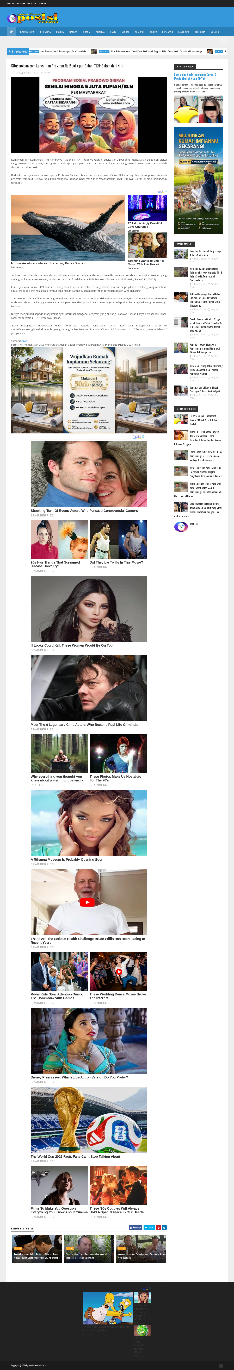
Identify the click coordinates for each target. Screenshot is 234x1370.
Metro (153, 31)
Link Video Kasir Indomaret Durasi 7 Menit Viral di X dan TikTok (195, 76)
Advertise (42, 3)
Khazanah (167, 31)
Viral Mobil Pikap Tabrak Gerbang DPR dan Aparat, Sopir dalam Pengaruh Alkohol (206, 369)
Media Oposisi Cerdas (38, 1365)
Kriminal (100, 31)
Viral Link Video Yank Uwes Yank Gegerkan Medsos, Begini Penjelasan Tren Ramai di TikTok (206, 472)
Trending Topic (26, 31)
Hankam (73, 31)
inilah (24, 341)
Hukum (86, 31)
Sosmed (215, 31)
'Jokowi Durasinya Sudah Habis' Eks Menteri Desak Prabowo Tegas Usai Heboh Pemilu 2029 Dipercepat (37, 1255)
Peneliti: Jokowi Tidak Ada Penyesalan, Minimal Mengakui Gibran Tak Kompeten (86, 1255)
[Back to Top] (221, 1366)
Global (126, 31)
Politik (60, 31)
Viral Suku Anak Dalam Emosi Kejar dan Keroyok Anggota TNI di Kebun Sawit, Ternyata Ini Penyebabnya (97, 51)
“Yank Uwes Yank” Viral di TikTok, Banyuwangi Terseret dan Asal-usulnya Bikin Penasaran (206, 456)
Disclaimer (20, 3)
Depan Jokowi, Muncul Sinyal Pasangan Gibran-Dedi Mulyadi (205, 389)
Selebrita (200, 31)
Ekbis (113, 31)
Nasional (140, 31)
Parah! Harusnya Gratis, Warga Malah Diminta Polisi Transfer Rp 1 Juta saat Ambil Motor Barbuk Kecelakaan (206, 325)
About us (10, 3)
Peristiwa (45, 31)
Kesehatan (183, 31)
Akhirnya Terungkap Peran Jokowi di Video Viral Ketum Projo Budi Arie (141, 1255)
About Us (194, 524)
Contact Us (31, 3)
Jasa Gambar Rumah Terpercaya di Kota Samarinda (205, 253)
